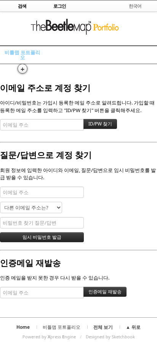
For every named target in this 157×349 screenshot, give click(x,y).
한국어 (135, 6)
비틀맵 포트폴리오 (22, 55)
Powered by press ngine (49, 336)
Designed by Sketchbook (110, 336)
